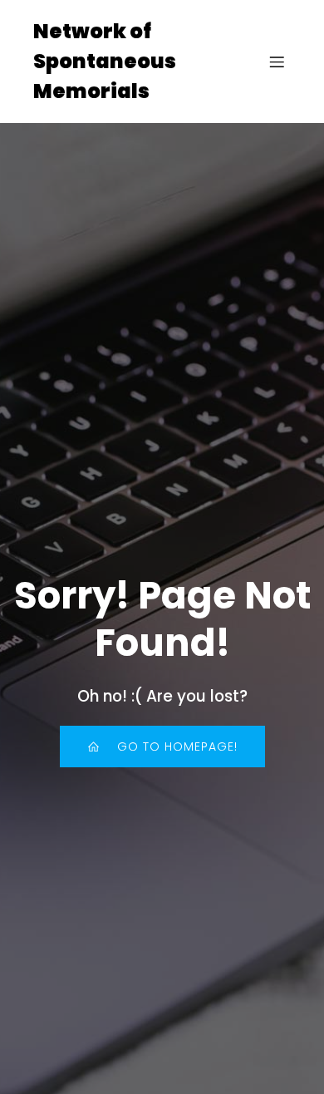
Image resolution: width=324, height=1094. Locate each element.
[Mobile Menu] (277, 61)
